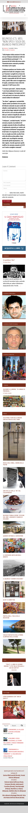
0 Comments (12, 50)
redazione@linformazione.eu (15, 2)
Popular (6, 725)
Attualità (7, 50)
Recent (14, 725)
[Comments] (22, 725)
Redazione (6, 48)
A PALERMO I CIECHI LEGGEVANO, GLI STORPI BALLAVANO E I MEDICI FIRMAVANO (13, 740)
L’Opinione (5, 385)
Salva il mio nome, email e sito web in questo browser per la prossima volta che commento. (14, 195)
